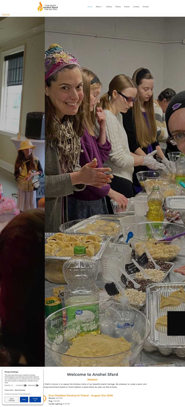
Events (127, 6)
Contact (136, 6)
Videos (118, 6)
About (98, 6)
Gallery (109, 6)
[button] (2, 192)
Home (89, 6)
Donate (146, 6)
